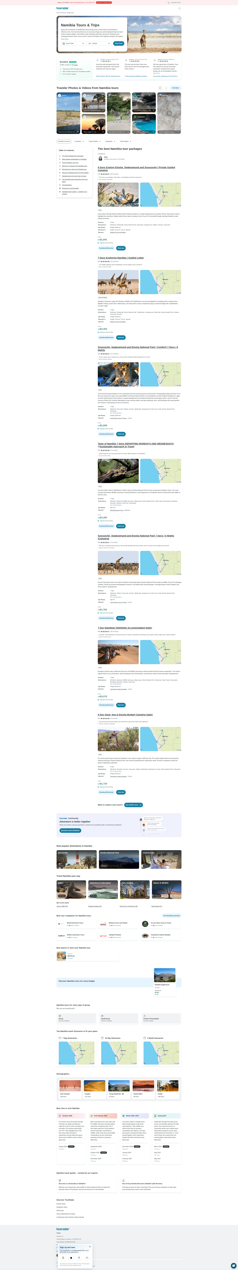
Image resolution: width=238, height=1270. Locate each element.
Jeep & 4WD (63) (62, 906)
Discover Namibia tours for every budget (75, 173)
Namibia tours (70, 12)
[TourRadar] (63, 8)
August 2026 (63, 1146)
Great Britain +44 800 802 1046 (66, 1242)
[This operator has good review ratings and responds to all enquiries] (130, 418)
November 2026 (96, 1158)
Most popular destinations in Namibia (74, 159)
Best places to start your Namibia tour (74, 169)
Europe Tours (61, 1203)
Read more (64, 39)
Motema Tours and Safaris (118, 232)
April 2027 (157, 1152)
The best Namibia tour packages (72, 156)
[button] (139, 243)
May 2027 (157, 1158)
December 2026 (127, 1146)
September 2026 (96, 1146)
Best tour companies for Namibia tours (74, 166)
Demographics (67, 185)
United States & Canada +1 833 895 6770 (69, 1239)
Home (58, 12)
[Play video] (68, 113)
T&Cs (80, 1263)
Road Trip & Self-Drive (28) (129, 906)
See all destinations (116, 413)
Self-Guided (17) (156, 906)
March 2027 (158, 1146)
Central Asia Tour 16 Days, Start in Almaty (70, 1217)
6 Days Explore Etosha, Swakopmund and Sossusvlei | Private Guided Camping (108, 76)
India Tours (60, 1210)
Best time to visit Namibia (70, 188)
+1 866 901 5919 (175, 2)
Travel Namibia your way (70, 162)
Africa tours (63, 12)
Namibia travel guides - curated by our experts (74, 193)
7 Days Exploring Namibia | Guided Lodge (136, 76)
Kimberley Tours (62, 1207)
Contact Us (60, 1236)
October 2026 (95, 1152)
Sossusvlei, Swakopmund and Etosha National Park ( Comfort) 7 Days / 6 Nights (165, 76)
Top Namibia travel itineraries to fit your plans (75, 180)
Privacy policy (86, 1263)
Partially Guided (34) (95, 906)
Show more (62, 1139)
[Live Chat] (234, 1266)
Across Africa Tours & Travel (118, 418)
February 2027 (127, 1158)
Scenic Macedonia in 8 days (66, 1214)
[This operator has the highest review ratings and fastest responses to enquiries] (128, 510)
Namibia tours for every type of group (74, 176)
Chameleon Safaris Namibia (118, 689)
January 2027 (126, 1152)
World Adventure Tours (117, 510)
